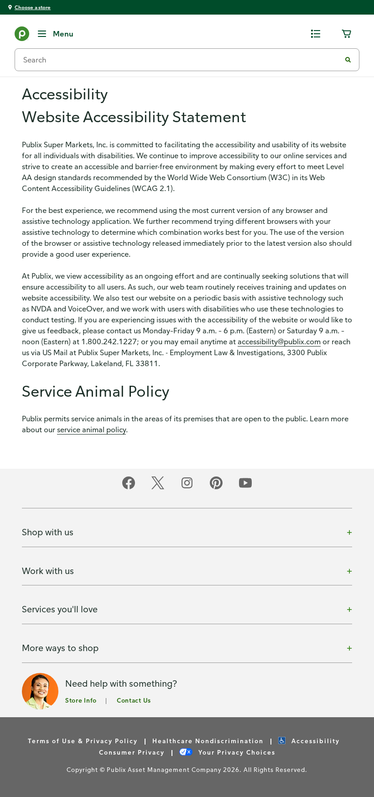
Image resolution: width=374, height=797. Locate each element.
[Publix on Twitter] (158, 488)
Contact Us (134, 700)
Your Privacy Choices (235, 752)
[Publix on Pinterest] (216, 488)
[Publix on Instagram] (187, 488)
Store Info (81, 700)
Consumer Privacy (132, 752)
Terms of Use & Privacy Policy (83, 741)
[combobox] (181, 59)
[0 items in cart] (346, 34)
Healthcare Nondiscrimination (208, 741)
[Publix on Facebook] (128, 488)
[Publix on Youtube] (245, 488)
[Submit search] (348, 59)
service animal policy (91, 429)
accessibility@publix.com (279, 341)
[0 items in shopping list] (315, 34)
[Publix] (22, 35)
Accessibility (314, 741)
